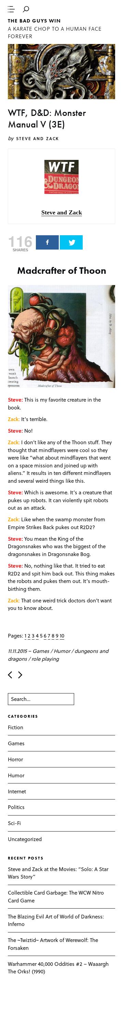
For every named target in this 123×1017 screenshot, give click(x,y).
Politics (16, 807)
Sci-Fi (14, 823)
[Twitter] (71, 242)
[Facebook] (47, 242)
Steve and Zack (37, 138)
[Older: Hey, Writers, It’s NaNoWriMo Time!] (20, 675)
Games (40, 651)
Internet (17, 791)
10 (62, 635)
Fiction (15, 727)
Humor (62, 651)
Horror (15, 759)
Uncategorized (25, 839)
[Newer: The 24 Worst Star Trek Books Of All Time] (10, 675)
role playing (45, 658)
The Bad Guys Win (34, 20)
